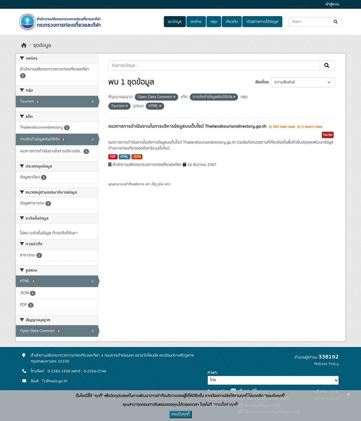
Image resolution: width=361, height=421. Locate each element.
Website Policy (326, 364)
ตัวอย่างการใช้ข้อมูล (262, 22)
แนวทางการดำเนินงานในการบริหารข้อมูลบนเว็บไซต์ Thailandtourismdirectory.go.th (188, 126)
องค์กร (196, 22)
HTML (124, 157)
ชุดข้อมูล (175, 22)
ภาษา (212, 373)
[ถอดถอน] (174, 97)
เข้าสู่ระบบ (332, 4)
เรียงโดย (261, 82)
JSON (136, 157)
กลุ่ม (213, 22)
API (147, 184)
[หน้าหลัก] (24, 45)
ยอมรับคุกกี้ (180, 414)
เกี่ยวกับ (232, 22)
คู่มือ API (163, 184)
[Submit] (336, 22)
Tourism (328, 135)
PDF (113, 157)
